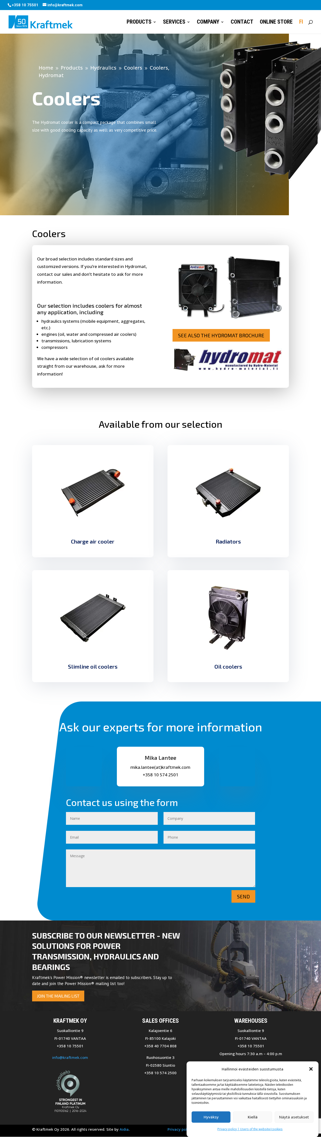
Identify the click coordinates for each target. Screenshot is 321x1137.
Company (208, 22)
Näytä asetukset (294, 1116)
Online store (276, 22)
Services (174, 22)
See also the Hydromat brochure (221, 335)
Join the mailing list (58, 995)
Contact (242, 22)
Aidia (124, 1129)
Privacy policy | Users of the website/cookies (250, 1129)
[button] (310, 1068)
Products (139, 22)
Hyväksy (211, 1116)
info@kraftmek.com (70, 1057)
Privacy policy (180, 1129)
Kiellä (253, 1116)
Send (243, 896)
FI (301, 22)
